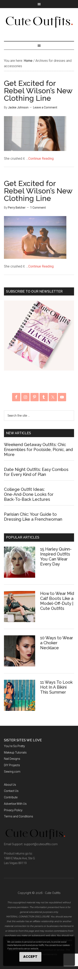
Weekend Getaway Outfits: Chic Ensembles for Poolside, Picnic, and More (38, 449)
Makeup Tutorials (15, 752)
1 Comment (38, 207)
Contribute (10, 797)
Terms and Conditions (18, 816)
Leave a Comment (45, 107)
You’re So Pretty (14, 746)
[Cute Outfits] (39, 26)
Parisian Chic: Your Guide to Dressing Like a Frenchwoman (33, 517)
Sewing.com (12, 771)
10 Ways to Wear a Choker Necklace (56, 642)
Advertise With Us (15, 803)
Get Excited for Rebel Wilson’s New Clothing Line (38, 90)
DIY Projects (12, 765)
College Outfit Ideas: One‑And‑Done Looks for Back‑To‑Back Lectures (28, 494)
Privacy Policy (13, 810)
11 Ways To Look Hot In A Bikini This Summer (56, 687)
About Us (10, 784)
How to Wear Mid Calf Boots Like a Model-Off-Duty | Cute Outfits (57, 601)
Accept (30, 957)
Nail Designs (12, 758)
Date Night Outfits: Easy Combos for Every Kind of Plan (36, 472)
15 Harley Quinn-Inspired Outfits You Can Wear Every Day (56, 557)
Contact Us (11, 791)
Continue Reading (41, 158)
